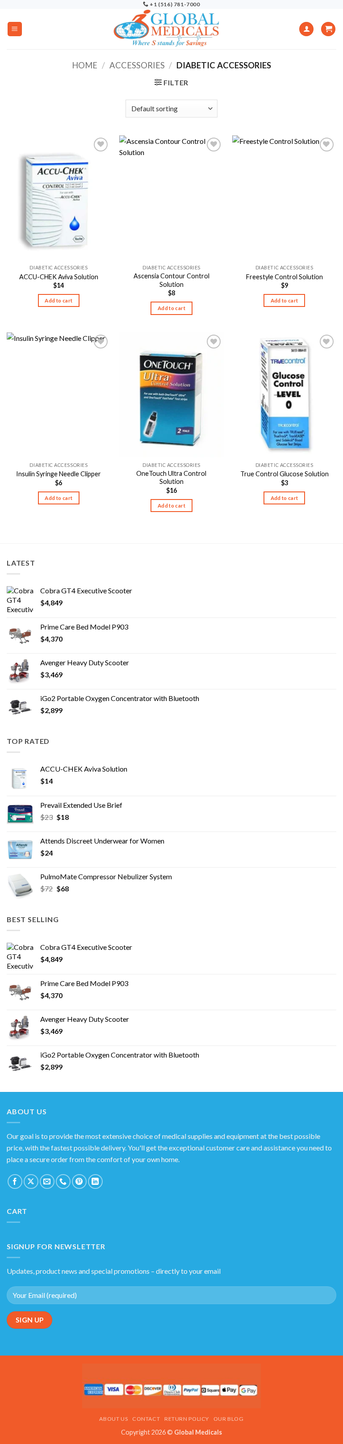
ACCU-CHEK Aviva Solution (58, 277)
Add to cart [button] (58, 300)
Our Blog (228, 1418)
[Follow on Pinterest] (79, 1181)
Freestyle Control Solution (284, 277)
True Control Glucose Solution (284, 474)
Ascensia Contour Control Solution (171, 280)
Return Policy (186, 1418)
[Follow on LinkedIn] (95, 1181)
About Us (113, 1418)
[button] (15, 29)
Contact (146, 1418)
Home (84, 65)
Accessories (137, 65)
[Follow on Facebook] (15, 1181)
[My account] (306, 29)
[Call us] (63, 1181)
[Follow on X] (31, 1181)
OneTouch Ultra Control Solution (171, 478)
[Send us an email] (47, 1181)
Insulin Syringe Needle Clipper (58, 474)
